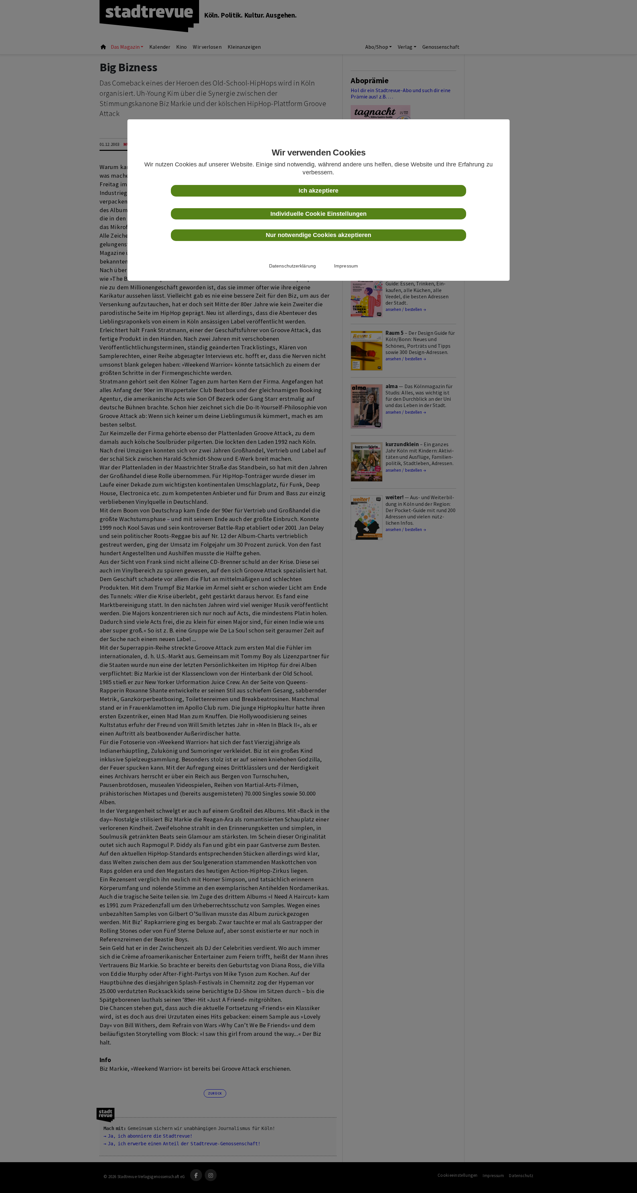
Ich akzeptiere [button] (318, 190)
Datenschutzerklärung (292, 265)
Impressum (346, 265)
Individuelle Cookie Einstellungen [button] (318, 213)
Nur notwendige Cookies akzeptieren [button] (318, 235)
